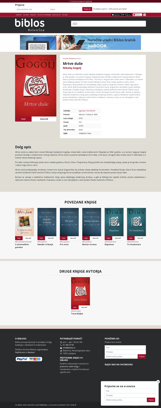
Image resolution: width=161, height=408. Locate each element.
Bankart (31, 352)
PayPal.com (20, 352)
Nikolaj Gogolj (72, 68)
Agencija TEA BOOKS (87, 111)
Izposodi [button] (44, 118)
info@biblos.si (69, 347)
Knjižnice (19, 15)
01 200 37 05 (68, 345)
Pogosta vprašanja (44, 15)
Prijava (141, 356)
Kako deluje (56, 15)
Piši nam (65, 15)
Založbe (26, 15)
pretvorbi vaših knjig (69, 366)
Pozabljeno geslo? (100, 9)
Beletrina (43, 405)
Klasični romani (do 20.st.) (72, 58)
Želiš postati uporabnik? (118, 9)
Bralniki (33, 15)
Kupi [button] (23, 118)
